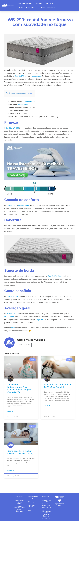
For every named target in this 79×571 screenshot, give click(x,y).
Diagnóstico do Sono (46, 508)
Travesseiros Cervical (31, 505)
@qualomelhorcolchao (59, 504)
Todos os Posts (24, 345)
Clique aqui (40, 320)
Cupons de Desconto (46, 515)
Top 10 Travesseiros (31, 502)
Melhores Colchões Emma (19, 506)
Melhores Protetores (19, 510)
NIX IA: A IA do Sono (46, 500)
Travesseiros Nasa (31, 509)
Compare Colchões (25, 3)
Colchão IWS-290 (21, 76)
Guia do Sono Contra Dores (46, 504)
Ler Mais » (10, 411)
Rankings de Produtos (27, 8)
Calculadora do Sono (46, 511)
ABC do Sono (46, 518)
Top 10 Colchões (20, 500)
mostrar (29, 93)
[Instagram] (59, 500)
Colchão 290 (10, 205)
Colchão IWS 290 (12, 128)
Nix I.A (48, 3)
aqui (13, 328)
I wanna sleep (36, 76)
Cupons (39, 3)
